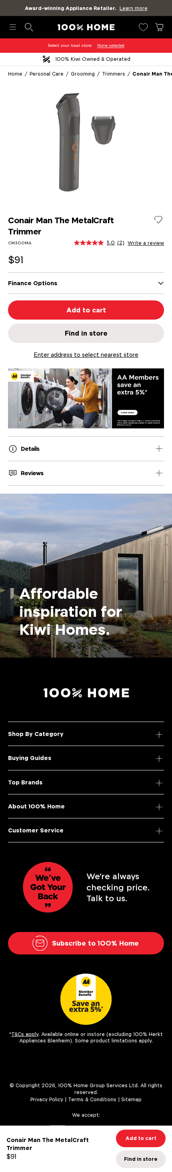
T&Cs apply (24, 1034)
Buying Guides (29, 758)
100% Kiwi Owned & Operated (92, 59)
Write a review (146, 243)
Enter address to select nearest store (86, 355)
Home (15, 73)
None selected (110, 45)
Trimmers (113, 73)
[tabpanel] (86, 142)
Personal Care (47, 73)
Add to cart (86, 310)
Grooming (83, 73)
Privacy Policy (46, 1099)
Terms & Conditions (92, 1099)
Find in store (86, 333)
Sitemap (131, 1099)
